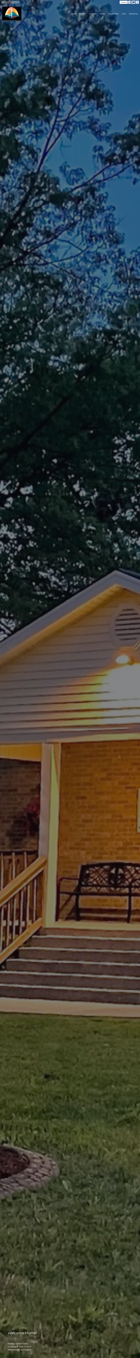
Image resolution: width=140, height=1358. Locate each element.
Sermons (133, 14)
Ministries (113, 14)
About (83, 14)
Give (124, 14)
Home (73, 14)
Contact (124, 2)
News (102, 14)
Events (92, 14)
